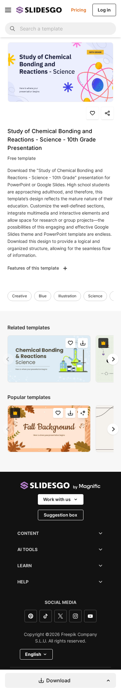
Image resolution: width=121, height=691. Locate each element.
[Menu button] (8, 10)
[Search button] (12, 28)
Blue (43, 296)
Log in (104, 9)
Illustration (67, 296)
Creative (19, 296)
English (33, 654)
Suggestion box (60, 514)
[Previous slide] (8, 359)
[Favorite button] (92, 113)
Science (95, 296)
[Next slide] (113, 359)
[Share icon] (107, 113)
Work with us (57, 499)
